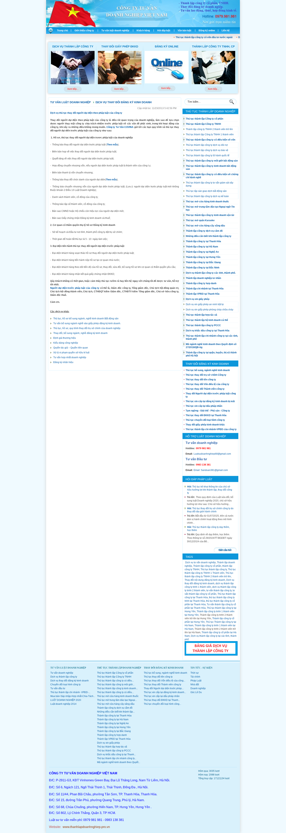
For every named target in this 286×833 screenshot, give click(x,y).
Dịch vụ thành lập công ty (72, 46)
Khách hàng (143, 30)
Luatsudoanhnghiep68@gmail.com (212, 453)
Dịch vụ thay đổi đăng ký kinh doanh (124, 102)
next (233, 74)
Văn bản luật (184, 30)
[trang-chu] (50, 33)
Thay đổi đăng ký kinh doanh (207, 363)
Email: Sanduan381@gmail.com (211, 470)
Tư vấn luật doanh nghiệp (115, 30)
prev (53, 74)
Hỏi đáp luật (163, 30)
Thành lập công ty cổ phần (207, 566)
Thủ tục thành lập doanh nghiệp (210, 111)
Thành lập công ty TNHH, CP (213, 46)
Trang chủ (62, 30)
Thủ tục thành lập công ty (214, 569)
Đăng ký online (207, 30)
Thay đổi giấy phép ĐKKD (119, 46)
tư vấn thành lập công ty (219, 590)
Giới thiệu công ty (84, 30)
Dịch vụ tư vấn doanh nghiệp (200, 562)
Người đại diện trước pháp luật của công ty (74, 288)
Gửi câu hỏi (225, 550)
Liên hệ (226, 30)
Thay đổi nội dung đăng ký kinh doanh (205, 580)
